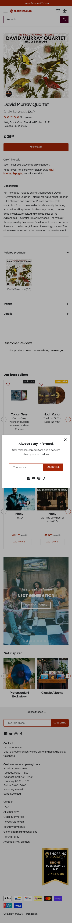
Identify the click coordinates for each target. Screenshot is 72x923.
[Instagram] (38, 478)
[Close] (65, 440)
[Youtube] (33, 478)
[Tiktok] (43, 478)
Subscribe (53, 467)
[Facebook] (28, 478)
